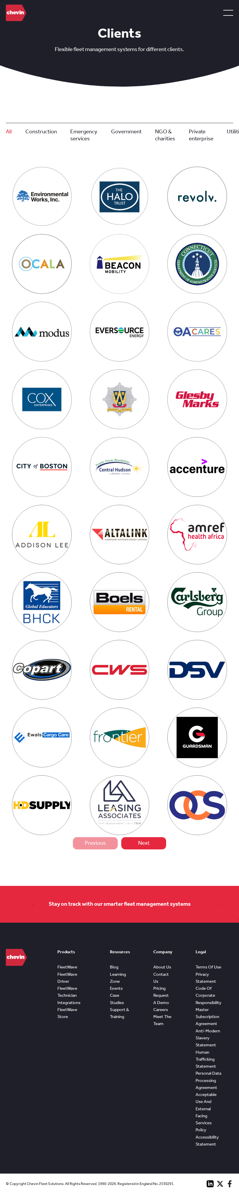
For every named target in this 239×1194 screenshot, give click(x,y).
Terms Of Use (208, 967)
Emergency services (83, 135)
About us (162, 967)
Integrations (68, 1002)
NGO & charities (165, 135)
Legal (201, 951)
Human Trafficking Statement (206, 1059)
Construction (41, 131)
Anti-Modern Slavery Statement (208, 1038)
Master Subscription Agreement (207, 1017)
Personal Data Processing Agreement (208, 1080)
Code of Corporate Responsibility (209, 995)
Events (116, 988)
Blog (114, 967)
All (9, 131)
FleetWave (67, 967)
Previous (95, 843)
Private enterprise (201, 135)
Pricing (159, 988)
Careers (160, 1009)
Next (144, 843)
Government (126, 131)
